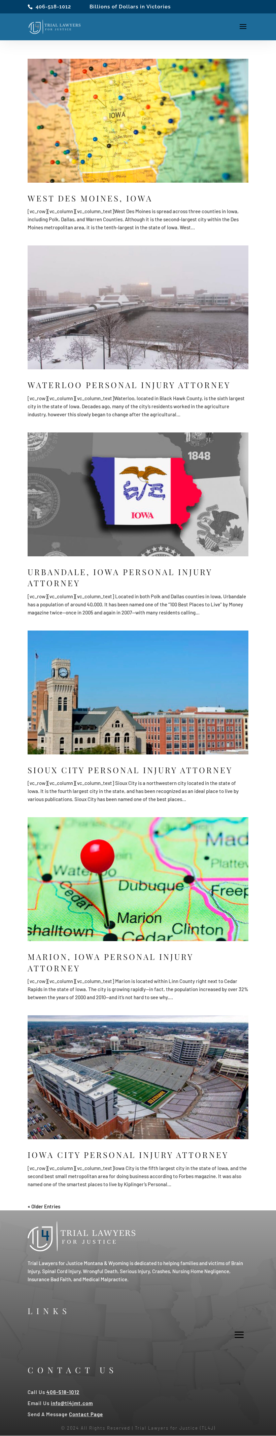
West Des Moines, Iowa (90, 198)
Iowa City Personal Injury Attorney (128, 1154)
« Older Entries (44, 1206)
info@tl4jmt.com (72, 1403)
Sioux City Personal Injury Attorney (130, 770)
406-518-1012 (53, 7)
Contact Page (86, 1414)
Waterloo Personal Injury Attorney (129, 384)
